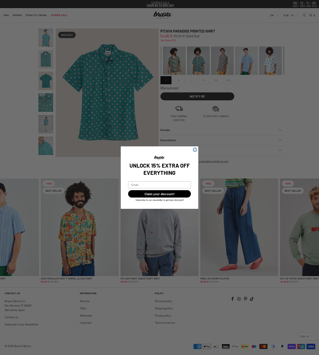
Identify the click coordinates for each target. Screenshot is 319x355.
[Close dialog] (195, 150)
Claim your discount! (160, 194)
